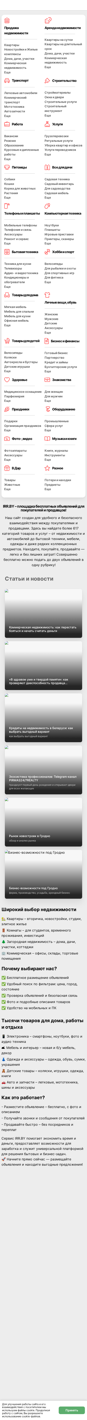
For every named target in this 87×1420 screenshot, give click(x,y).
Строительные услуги (61, 102)
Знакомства (61, 380)
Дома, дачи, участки (19, 58)
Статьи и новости (29, 578)
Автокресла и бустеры (21, 362)
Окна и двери (54, 97)
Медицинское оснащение (23, 391)
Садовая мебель (57, 193)
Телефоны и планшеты (22, 213)
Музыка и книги (64, 439)
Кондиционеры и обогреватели (16, 280)
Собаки (9, 179)
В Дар (16, 468)
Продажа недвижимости (16, 30)
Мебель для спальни (19, 311)
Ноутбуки (52, 225)
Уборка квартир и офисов (63, 145)
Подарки (10, 421)
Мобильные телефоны (20, 225)
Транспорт (20, 80)
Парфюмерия (14, 396)
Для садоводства (57, 188)
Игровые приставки (59, 234)
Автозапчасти (14, 111)
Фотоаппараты (15, 450)
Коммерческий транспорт (15, 100)
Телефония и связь (17, 229)
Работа (17, 124)
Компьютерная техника (63, 213)
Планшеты (52, 229)
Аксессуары (13, 234)
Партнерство (54, 357)
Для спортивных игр (59, 273)
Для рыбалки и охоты (60, 268)
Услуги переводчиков (60, 149)
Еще (7, 72)
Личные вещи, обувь (60, 302)
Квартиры (11, 45)
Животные (12, 484)
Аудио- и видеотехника (21, 273)
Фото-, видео (22, 439)
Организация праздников (22, 425)
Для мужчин (54, 396)
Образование (14, 145)
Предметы (52, 484)
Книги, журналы (56, 450)
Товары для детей (25, 341)
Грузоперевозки (56, 136)
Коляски (10, 357)
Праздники (20, 409)
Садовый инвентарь (59, 184)
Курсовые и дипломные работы (21, 152)
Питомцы (19, 167)
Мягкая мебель (15, 307)
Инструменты (55, 455)
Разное (57, 468)
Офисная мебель (16, 320)
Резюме (10, 140)
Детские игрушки (17, 366)
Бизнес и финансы (65, 341)
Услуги (57, 124)
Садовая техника (57, 179)
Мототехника (14, 106)
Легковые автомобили (20, 93)
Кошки (9, 184)
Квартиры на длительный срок (63, 46)
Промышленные (57, 421)
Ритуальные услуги (59, 140)
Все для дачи (62, 167)
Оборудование (63, 409)
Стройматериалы (58, 92)
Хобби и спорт (63, 252)
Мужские (51, 319)
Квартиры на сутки (59, 39)
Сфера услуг (54, 425)
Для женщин (54, 391)
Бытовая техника (25, 252)
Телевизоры (13, 268)
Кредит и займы (56, 362)
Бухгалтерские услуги (61, 367)
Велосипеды (54, 263)
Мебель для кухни (17, 316)
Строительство (64, 80)
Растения (11, 193)
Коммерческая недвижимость (15, 65)
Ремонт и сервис (16, 239)
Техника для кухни (17, 263)
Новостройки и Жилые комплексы (21, 52)
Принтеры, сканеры (59, 239)
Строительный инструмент (55, 108)
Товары (9, 480)
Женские (51, 314)
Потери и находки (58, 480)
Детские (51, 323)
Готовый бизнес (56, 353)
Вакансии (11, 136)
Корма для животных (20, 188)
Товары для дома (25, 295)
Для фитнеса (54, 277)
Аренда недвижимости (63, 28)
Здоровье (19, 380)
